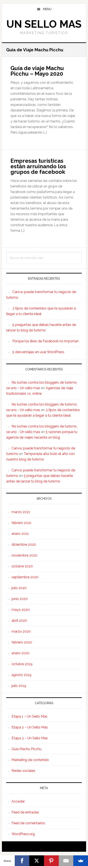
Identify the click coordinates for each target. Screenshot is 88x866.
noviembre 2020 (24, 555)
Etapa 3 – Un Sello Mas (30, 738)
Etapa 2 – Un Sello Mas (30, 727)
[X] (36, 860)
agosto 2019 (21, 675)
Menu (47, 9)
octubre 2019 (22, 664)
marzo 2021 (21, 512)
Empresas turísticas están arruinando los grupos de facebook (38, 166)
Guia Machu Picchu (26, 749)
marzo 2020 (21, 631)
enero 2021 (20, 534)
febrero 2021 (21, 523)
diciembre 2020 (24, 544)
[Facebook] (22, 860)
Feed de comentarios (28, 823)
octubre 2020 (22, 566)
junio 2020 (20, 599)
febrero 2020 (22, 642)
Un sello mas (43, 24)
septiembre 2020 (25, 577)
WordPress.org (23, 834)
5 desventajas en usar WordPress (38, 352)
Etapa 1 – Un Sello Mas (29, 716)
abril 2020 (19, 621)
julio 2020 (19, 588)
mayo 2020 (21, 610)
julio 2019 (19, 686)
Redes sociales (23, 771)
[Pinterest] (51, 860)
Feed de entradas (25, 812)
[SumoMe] (80, 860)
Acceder (18, 801)
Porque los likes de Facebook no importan (45, 341)
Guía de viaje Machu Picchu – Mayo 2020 (37, 71)
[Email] (66, 860)
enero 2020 (20, 653)
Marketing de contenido (30, 760)
